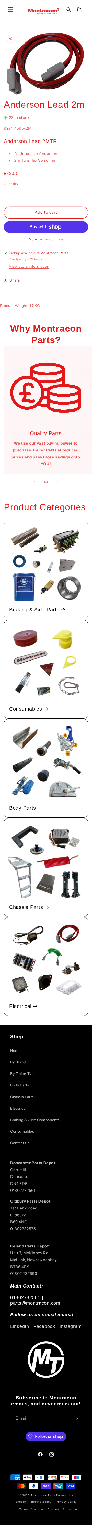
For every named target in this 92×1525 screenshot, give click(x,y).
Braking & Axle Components (35, 1120)
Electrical (20, 1006)
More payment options (46, 239)
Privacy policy (66, 1502)
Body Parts (22, 808)
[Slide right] (57, 482)
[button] (10, 9)
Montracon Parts (43, 1495)
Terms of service (31, 1509)
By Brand (18, 1062)
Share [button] (15, 280)
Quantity (11, 184)
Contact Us (20, 1143)
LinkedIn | (21, 1326)
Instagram (71, 1326)
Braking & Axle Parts (34, 609)
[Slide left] (34, 482)
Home (15, 1050)
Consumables (25, 709)
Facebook (44, 1326)
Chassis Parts (26, 907)
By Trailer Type (23, 1073)
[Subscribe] (76, 1418)
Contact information (62, 1509)
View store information (29, 266)
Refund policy (41, 1502)
